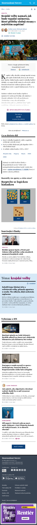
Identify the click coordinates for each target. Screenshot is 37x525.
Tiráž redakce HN (6, 487)
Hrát (12, 201)
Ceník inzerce (5, 495)
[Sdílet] (32, 9)
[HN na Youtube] (25, 470)
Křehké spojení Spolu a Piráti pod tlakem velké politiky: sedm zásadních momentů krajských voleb (17, 252)
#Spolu (23, 153)
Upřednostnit (25, 69)
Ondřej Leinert (12, 29)
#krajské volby (7, 153)
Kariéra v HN (5, 493)
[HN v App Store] (20, 478)
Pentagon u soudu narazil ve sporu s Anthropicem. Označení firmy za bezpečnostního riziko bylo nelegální (17, 367)
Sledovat (13, 69)
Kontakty (4, 485)
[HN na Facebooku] (14, 470)
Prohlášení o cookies (20, 487)
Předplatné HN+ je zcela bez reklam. (27, 228)
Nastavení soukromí (20, 490)
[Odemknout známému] (35, 9)
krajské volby (20, 278)
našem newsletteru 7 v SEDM (18, 169)
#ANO (5, 157)
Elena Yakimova (12, 385)
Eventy (4, 503)
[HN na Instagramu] (17, 470)
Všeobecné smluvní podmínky (23, 493)
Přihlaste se (25, 130)
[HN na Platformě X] (12, 470)
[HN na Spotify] (22, 470)
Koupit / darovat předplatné (9, 500)
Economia (4, 490)
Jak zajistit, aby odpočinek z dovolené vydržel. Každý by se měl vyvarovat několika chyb (17, 391)
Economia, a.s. (13, 460)
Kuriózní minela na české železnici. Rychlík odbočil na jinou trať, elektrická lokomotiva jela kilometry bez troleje (18, 337)
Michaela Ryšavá (22, 29)
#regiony (16, 153)
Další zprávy (18, 446)
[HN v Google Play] (8, 478)
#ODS (29, 153)
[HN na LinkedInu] (20, 470)
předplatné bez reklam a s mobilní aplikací (21, 124)
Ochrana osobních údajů (21, 485)
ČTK (32, 58)
